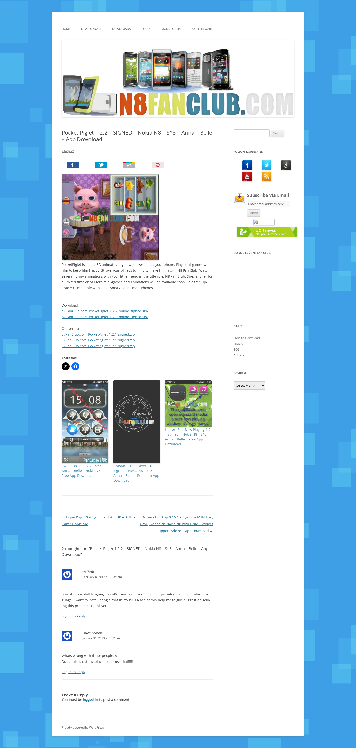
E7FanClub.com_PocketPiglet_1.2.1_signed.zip (98, 334)
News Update (91, 29)
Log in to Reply (73, 616)
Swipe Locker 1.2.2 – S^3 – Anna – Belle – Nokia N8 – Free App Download (83, 470)
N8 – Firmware (202, 29)
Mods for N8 (171, 29)
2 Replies (68, 151)
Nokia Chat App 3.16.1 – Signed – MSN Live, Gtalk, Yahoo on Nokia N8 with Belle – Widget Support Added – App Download (176, 524)
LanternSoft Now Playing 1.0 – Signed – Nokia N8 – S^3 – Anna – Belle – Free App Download (187, 436)
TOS (237, 349)
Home (66, 29)
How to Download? (247, 338)
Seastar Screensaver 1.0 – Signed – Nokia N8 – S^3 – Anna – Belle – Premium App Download (136, 473)
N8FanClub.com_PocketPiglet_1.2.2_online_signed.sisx (105, 311)
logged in (90, 699)
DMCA (238, 343)
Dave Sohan (92, 633)
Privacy (239, 355)
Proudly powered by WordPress (83, 727)
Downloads (121, 29)
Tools (146, 29)
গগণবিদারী (88, 571)
